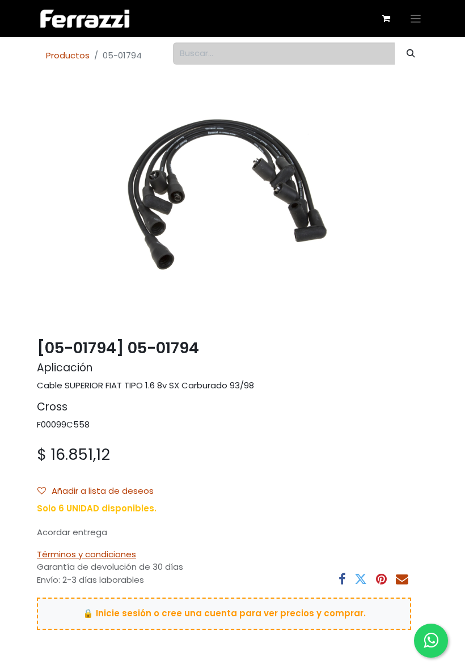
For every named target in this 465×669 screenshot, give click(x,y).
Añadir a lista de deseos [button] (103, 491)
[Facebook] (342, 579)
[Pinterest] (381, 579)
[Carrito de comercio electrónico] (386, 18)
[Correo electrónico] (402, 579)
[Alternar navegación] (416, 18)
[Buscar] (411, 54)
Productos (68, 55)
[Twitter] (360, 579)
